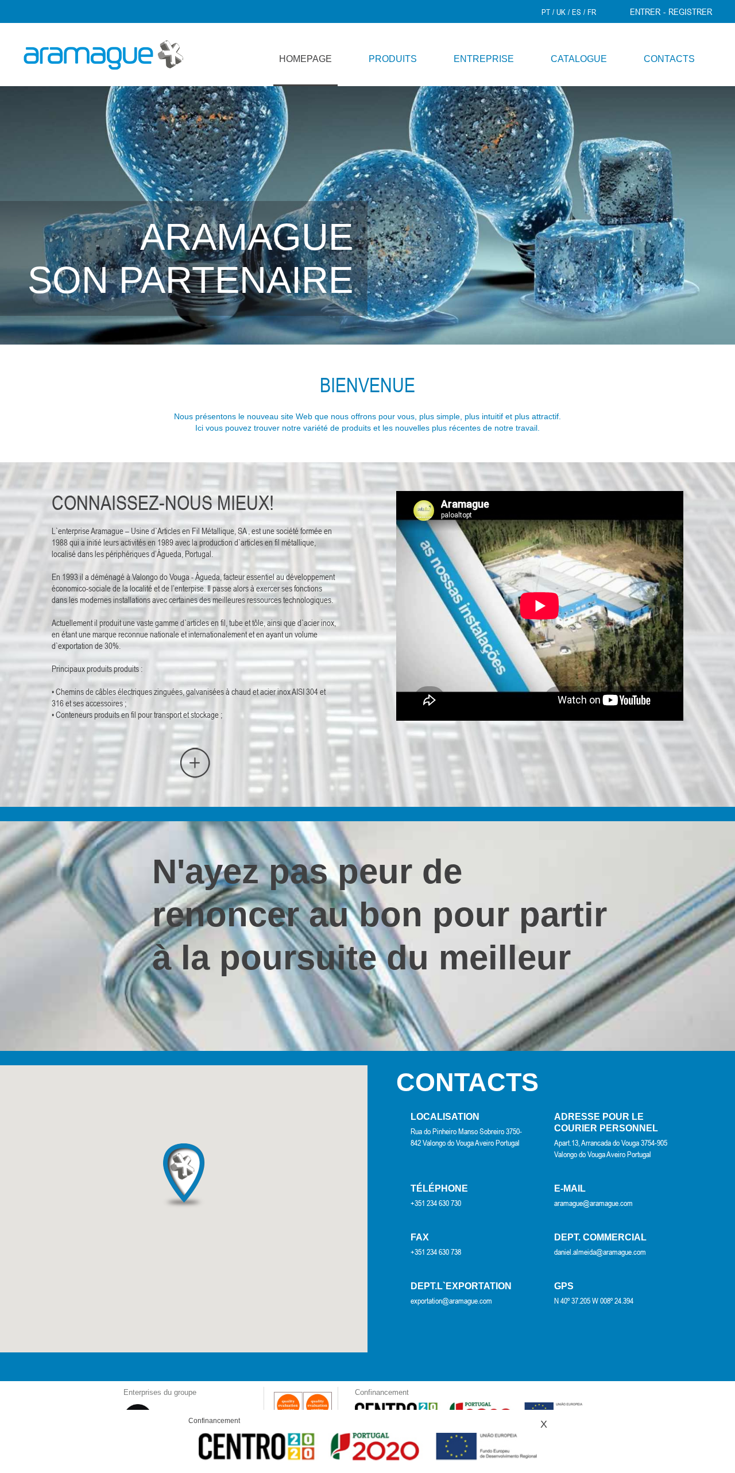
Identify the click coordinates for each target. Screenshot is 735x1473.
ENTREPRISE (484, 59)
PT (545, 12)
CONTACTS (669, 59)
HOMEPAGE (305, 59)
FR (591, 12)
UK (561, 12)
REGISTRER (690, 11)
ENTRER (645, 11)
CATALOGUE (579, 59)
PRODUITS (393, 59)
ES (576, 12)
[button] (184, 1176)
